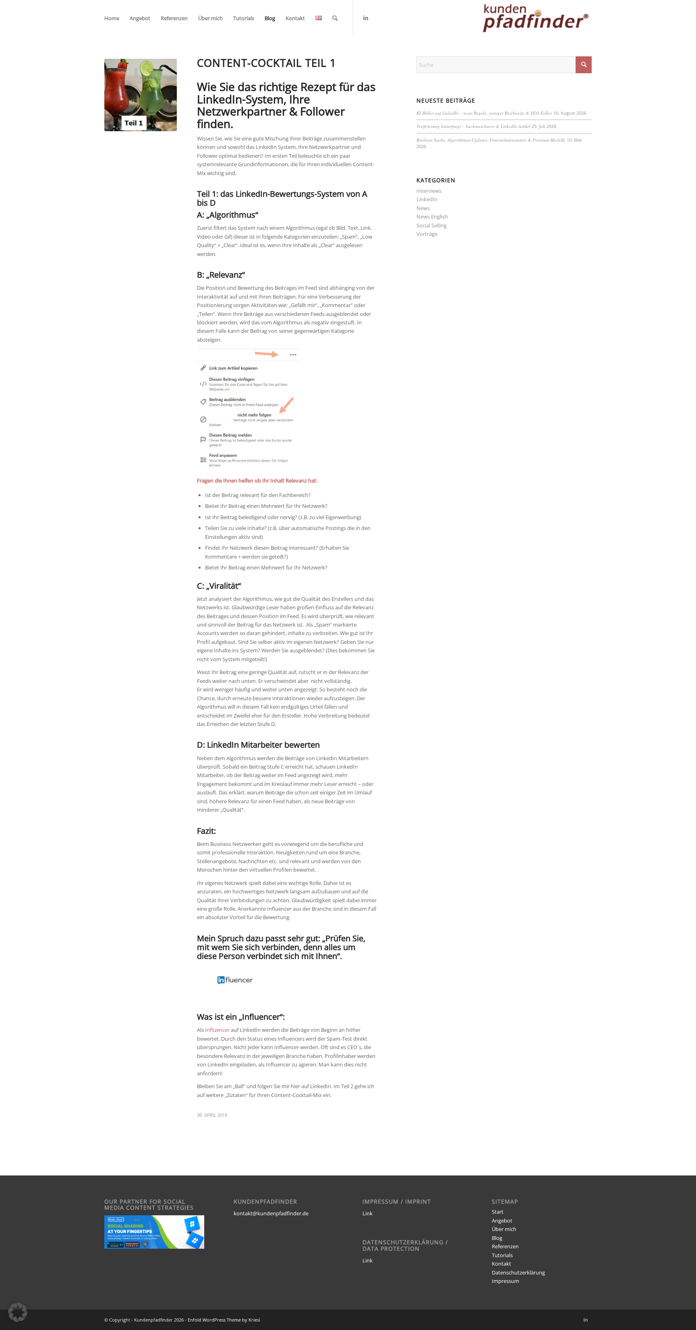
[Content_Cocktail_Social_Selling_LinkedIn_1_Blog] (140, 95)
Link (367, 1213)
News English (432, 216)
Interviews (428, 190)
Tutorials (502, 1255)
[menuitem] (111, 18)
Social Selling (431, 225)
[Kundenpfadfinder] (536, 18)
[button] (17, 1312)
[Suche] (335, 18)
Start (497, 1211)
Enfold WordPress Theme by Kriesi (224, 1320)
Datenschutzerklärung (518, 1272)
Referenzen (505, 1246)
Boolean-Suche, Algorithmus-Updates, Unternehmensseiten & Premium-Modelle (491, 140)
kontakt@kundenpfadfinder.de (271, 1213)
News (423, 208)
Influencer (217, 1029)
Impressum (505, 1281)
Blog (497, 1237)
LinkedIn (426, 199)
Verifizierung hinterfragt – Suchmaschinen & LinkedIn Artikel (473, 126)
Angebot (502, 1220)
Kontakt (501, 1263)
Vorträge (426, 233)
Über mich (504, 1229)
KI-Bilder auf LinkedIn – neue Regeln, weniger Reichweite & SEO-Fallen (484, 113)
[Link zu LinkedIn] (366, 18)
